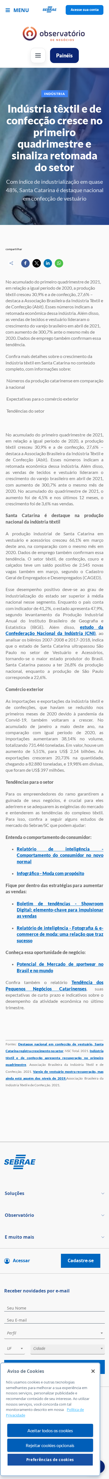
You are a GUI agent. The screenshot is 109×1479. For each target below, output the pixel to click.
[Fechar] (93, 1371)
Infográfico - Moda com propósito (50, 873)
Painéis (64, 55)
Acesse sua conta (85, 9)
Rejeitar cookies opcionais (50, 1445)
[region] (50, 1419)
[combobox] (54, 1334)
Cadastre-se (81, 1260)
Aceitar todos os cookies (50, 1430)
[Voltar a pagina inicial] (55, 10)
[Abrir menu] (38, 55)
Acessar (21, 1260)
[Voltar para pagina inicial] (54, 1162)
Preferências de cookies (50, 1459)
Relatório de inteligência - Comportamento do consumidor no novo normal (60, 855)
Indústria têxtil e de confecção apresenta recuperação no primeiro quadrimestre (54, 1058)
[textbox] (57, 1333)
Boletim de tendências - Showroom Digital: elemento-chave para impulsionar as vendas (60, 910)
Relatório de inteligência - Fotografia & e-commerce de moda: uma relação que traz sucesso (60, 934)
